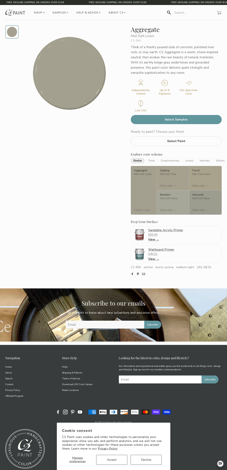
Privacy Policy (108, 449)
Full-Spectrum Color (189, 92)
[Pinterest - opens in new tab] (72, 412)
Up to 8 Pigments (165, 92)
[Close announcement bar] (223, 2)
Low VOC (141, 110)
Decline (146, 460)
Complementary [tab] (170, 160)
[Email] (143, 273)
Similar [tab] (137, 160)
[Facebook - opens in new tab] (58, 412)
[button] (188, 13)
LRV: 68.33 (204, 267)
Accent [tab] (189, 160)
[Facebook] (132, 273)
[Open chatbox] (220, 464)
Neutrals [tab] (205, 160)
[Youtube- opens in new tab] (80, 412)
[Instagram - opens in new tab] (65, 412)
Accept (112, 460)
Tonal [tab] (151, 160)
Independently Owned (141, 92)
